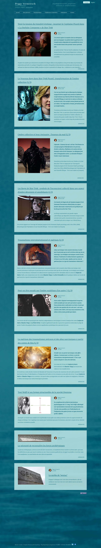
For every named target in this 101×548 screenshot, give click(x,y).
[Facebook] (75, 544)
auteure (59, 5)
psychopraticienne (60, 3)
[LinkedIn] (72, 544)
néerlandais (29, 7)
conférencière (70, 5)
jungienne (71, 3)
